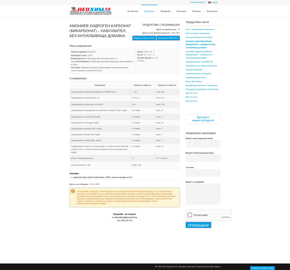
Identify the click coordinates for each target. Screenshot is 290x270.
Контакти (212, 11)
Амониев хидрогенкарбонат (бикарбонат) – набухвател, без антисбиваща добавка (200, 44)
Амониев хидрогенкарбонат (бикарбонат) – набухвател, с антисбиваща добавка (199, 54)
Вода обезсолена (194, 81)
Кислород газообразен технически (202, 89)
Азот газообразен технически (200, 29)
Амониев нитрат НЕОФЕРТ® (199, 62)
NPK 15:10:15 (191, 97)
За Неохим (132, 11)
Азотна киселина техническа (199, 37)
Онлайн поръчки (197, 2)
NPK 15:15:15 (191, 93)
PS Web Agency (214, 266)
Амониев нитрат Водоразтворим (201, 66)
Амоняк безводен (194, 69)
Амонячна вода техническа (198, 73)
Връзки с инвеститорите (203, 118)
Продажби (165, 11)
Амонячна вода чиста (196, 77)
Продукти (149, 11)
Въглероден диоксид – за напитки (202, 85)
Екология (181, 11)
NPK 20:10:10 (191, 101)
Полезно (196, 11)
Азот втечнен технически (198, 33)
